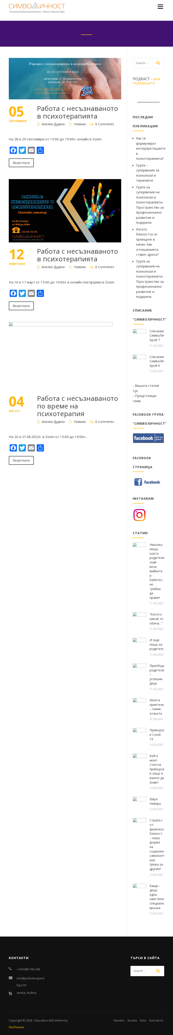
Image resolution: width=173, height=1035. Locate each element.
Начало (119, 1020)
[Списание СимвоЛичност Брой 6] (139, 361)
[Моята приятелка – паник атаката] (139, 704)
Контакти (156, 1020)
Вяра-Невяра (155, 801)
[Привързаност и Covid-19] (139, 734)
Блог (143, 1020)
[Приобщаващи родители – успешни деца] (139, 670)
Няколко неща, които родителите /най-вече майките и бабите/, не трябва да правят (159, 571)
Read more (21, 162)
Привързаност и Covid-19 (161, 734)
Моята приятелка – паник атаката (158, 707)
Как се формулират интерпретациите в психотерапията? (151, 148)
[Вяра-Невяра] (139, 803)
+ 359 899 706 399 (28, 969)
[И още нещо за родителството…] (139, 644)
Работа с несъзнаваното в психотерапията (77, 112)
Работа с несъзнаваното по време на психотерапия (77, 406)
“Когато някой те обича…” (156, 618)
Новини (80, 124)
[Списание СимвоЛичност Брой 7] (139, 335)
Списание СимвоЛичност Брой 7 (161, 335)
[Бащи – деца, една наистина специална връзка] (139, 890)
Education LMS (44, 1020)
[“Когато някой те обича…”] (139, 618)
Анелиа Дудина (53, 124)
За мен (132, 1020)
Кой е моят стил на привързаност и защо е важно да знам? (160, 769)
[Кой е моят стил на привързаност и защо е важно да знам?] (139, 760)
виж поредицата (146, 80)
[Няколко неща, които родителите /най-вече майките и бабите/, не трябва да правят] (139, 549)
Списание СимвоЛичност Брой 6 (161, 361)
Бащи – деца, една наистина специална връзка (158, 897)
